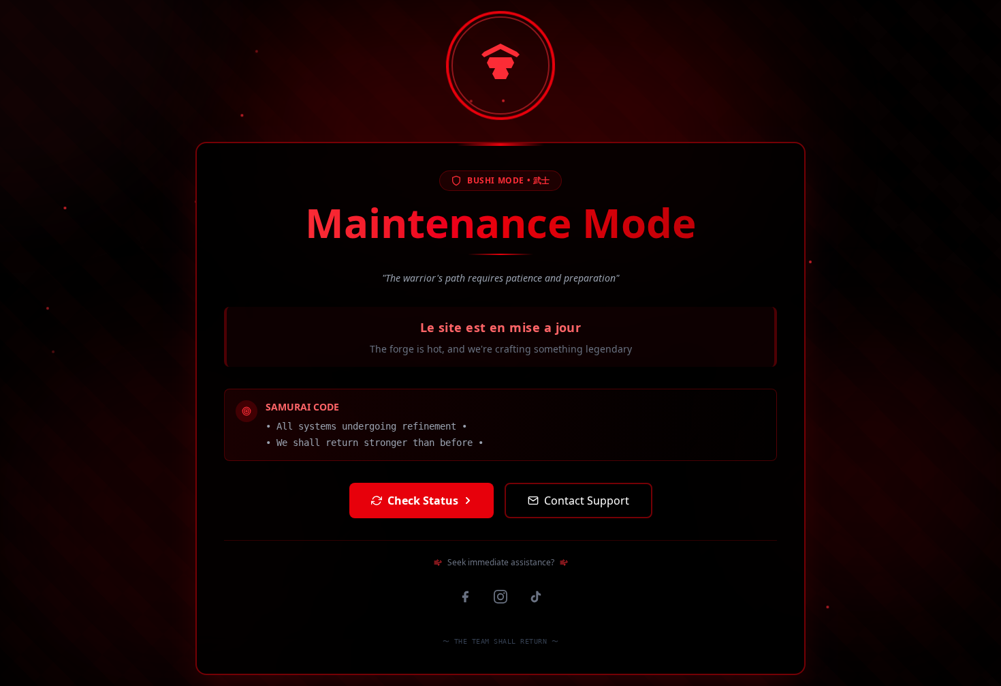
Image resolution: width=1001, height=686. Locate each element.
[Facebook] (465, 596)
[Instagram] (500, 596)
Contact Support (586, 500)
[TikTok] (536, 596)
